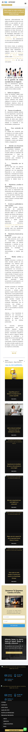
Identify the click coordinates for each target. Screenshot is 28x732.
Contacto (4, 705)
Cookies (3, 702)
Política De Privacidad (7, 712)
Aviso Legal (4, 707)
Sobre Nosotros (8, 724)
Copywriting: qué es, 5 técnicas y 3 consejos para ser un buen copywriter (14, 393)
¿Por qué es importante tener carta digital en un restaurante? (14, 502)
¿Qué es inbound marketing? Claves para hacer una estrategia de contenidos (14, 429)
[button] (25, 3)
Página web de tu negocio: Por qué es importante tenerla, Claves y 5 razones (14, 538)
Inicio (5, 718)
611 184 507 (19, 675)
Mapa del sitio (5, 710)
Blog (4, 726)
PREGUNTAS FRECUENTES (7, 715)
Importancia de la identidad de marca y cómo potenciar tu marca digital (14, 466)
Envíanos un (10, 679)
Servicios (6, 721)
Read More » (14, 398)
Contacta (10, 675)
